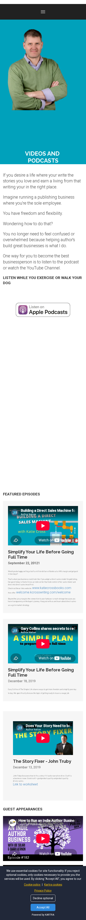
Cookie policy (32, 884)
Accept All (43, 907)
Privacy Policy (43, 890)
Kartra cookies (53, 884)
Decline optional (43, 898)
